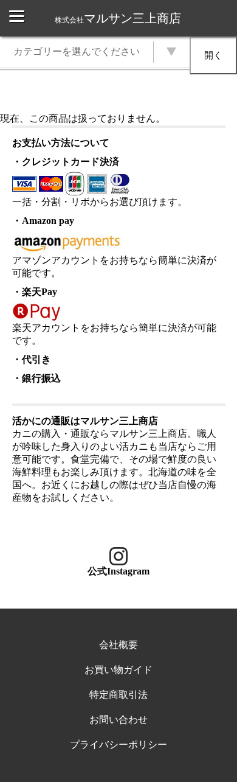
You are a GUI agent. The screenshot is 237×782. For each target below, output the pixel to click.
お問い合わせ (118, 719)
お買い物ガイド (118, 670)
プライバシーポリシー (118, 744)
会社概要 (118, 645)
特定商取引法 (118, 694)
